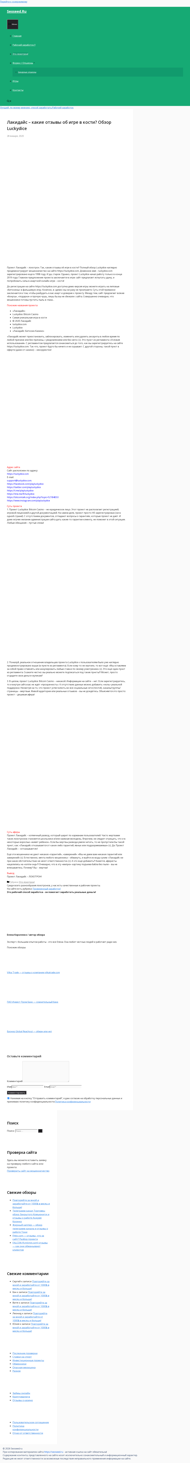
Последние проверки (25, 1353)
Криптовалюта (21, 1396)
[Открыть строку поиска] (9, 101)
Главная (17, 35)
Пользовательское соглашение (31, 1422)
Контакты (18, 90)
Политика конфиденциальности (73, 1101)
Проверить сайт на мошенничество (28, 1170)
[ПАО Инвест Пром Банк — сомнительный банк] (21, 998)
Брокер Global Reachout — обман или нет (29, 1031)
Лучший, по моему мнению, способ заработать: (26, 107)
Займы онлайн (21, 1393)
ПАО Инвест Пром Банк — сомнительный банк (32, 1001)
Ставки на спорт (22, 1356)
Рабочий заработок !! (24, 44)
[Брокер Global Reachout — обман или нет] (21, 1028)
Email (47, 1086)
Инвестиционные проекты (28, 1360)
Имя (9, 1086)
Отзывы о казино (23, 1400)
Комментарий (14, 1081)
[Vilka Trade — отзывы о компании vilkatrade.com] (21, 969)
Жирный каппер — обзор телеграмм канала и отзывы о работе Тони (30, 1228)
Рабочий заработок (63, 107)
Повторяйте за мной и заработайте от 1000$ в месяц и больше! (31, 1204)
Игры (15, 81)
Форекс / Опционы (23, 63)
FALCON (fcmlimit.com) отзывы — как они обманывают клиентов (30, 1246)
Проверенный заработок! (47, 888)
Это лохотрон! (20, 53)
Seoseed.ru (17, 11)
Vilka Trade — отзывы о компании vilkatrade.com (33, 972)
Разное (17, 1370)
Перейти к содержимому (13, 1)
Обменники (19, 1363)
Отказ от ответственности (28, 1433)
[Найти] (40, 1131)
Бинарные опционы (27, 72)
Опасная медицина (24, 1367)
